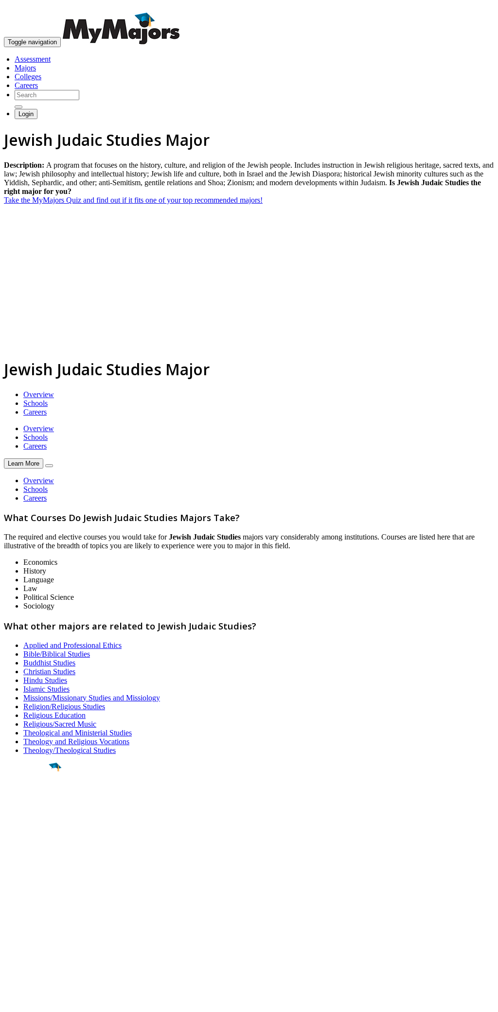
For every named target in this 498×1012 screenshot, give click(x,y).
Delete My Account (34, 933)
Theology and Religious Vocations (76, 741)
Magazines (20, 924)
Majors (25, 68)
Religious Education (54, 715)
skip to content (474, 7)
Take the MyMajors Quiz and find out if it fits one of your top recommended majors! (133, 200)
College (30, 821)
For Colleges (23, 915)
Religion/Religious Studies (64, 706)
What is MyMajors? (34, 898)
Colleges (28, 76)
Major (27, 800)
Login (26, 114)
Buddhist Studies (49, 663)
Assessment (33, 59)
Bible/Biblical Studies (56, 654)
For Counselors (27, 907)
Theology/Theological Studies (69, 750)
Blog (11, 942)
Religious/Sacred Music (59, 724)
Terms (13, 999)
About (16, 878)
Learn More (23, 463)
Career (28, 842)
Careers (26, 85)
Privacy (40, 999)
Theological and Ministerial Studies (77, 733)
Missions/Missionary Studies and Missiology (91, 698)
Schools (35, 403)
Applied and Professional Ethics (72, 645)
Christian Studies (49, 671)
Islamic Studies (46, 689)
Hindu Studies (45, 680)
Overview (38, 394)
